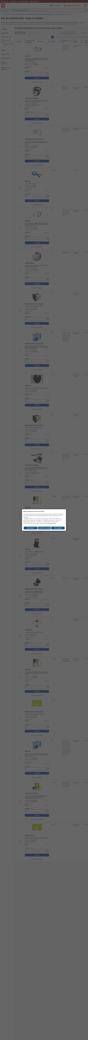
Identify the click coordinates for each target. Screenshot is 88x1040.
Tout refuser (30, 528)
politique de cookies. (51, 523)
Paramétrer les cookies (44, 528)
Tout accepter (58, 528)
